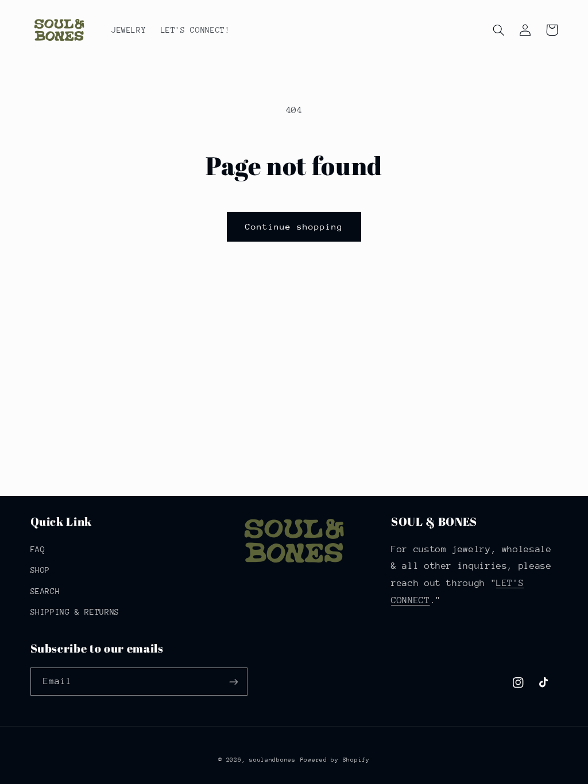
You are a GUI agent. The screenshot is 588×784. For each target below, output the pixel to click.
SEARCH (45, 591)
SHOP (40, 570)
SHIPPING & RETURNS (74, 611)
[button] (499, 30)
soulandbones (272, 759)
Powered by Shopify (335, 759)
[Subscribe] (233, 681)
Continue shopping (294, 226)
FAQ (37, 549)
